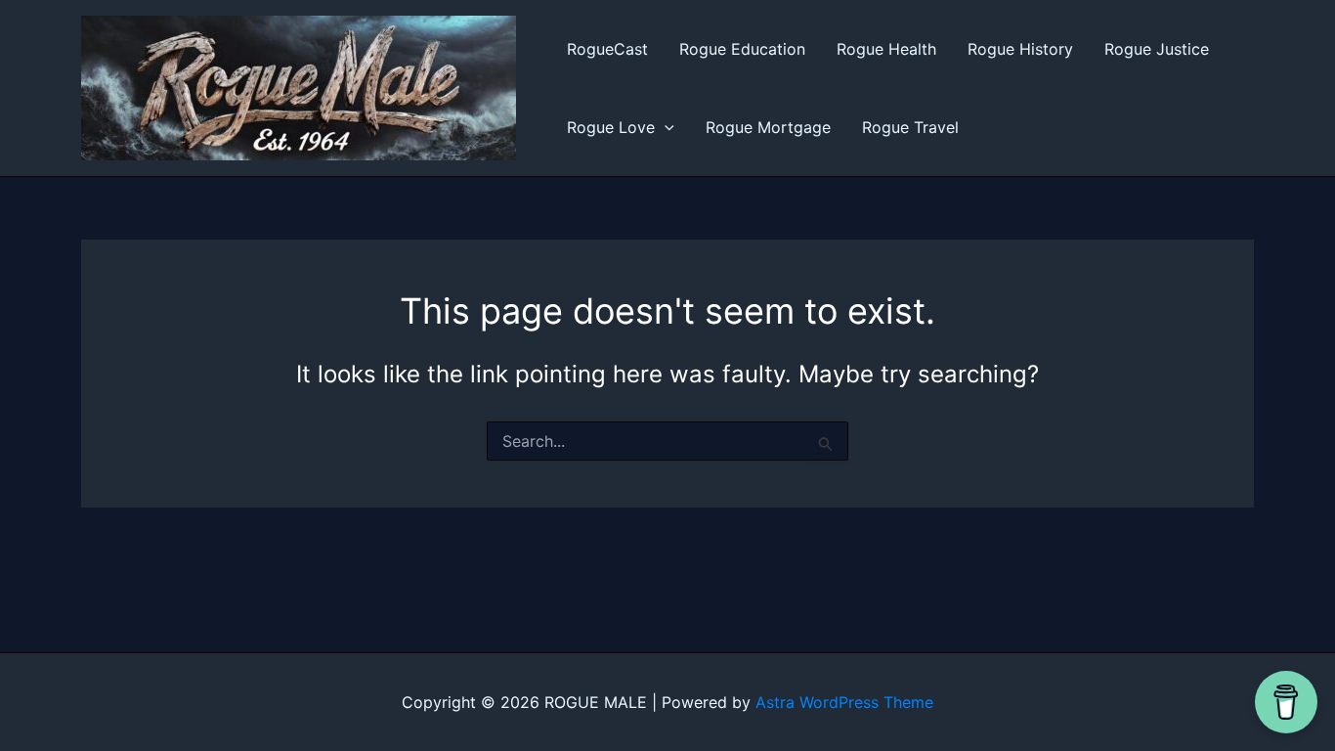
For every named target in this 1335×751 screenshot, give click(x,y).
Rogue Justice (1156, 49)
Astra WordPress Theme (844, 702)
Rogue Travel (910, 127)
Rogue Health (886, 49)
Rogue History (1020, 49)
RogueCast (607, 49)
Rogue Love (611, 127)
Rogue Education (742, 49)
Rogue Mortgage (768, 127)
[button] (664, 127)
